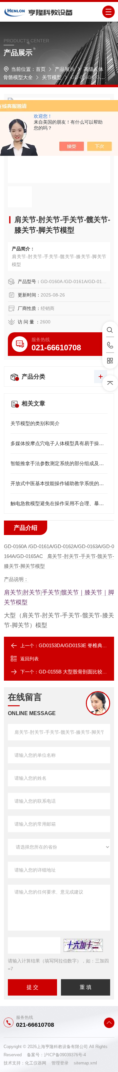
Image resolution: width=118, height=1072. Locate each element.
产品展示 (64, 69)
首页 (41, 69)
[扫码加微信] (110, 361)
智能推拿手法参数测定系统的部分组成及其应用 (59, 463)
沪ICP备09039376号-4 (65, 1054)
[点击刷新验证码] (83, 945)
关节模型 (52, 77)
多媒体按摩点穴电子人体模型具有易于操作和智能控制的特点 (59, 443)
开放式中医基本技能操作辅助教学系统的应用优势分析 (59, 483)
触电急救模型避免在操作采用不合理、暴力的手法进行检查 (59, 503)
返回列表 (29, 658)
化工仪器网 (38, 1063)
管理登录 (60, 1063)
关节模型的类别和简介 (35, 423)
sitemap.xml (85, 1063)
